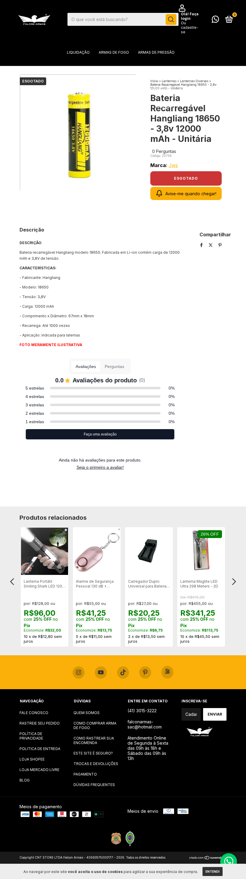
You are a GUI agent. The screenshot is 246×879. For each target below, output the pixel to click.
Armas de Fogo (114, 52)
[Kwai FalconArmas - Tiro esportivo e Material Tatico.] (167, 672)
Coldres (152, 70)
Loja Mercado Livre (39, 769)
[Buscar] (171, 19)
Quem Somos (87, 712)
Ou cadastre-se (189, 27)
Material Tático (118, 70)
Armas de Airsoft (75, 70)
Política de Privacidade (31, 735)
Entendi (213, 871)
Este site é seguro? (93, 753)
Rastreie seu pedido (40, 723)
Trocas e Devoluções (96, 763)
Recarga (163, 106)
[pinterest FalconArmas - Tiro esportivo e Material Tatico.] (145, 672)
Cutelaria (107, 106)
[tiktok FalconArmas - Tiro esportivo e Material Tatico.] (123, 672)
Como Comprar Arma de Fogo (95, 725)
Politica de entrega (40, 748)
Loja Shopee (32, 759)
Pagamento (85, 774)
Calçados (136, 106)
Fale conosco (34, 712)
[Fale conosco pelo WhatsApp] (215, 20)
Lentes (81, 106)
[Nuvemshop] (207, 858)
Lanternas (157, 88)
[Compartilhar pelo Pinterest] (220, 244)
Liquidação (78, 52)
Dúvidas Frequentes (94, 784)
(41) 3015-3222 (142, 710)
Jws (173, 165)
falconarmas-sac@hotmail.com (145, 724)
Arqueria (179, 70)
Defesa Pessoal (67, 88)
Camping (185, 88)
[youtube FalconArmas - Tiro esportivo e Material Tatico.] (101, 672)
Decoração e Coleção (114, 88)
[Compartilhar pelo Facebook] (202, 244)
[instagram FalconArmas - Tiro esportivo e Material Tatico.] (79, 672)
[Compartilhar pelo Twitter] (211, 244)
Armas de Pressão (156, 52)
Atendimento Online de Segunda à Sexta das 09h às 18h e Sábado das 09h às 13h (148, 748)
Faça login (190, 16)
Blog (25, 780)
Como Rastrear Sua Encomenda (94, 740)
